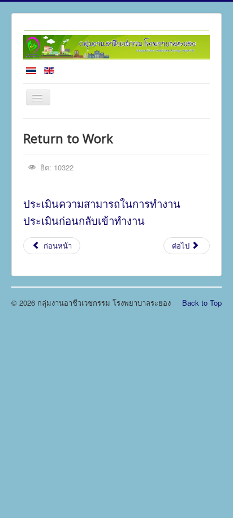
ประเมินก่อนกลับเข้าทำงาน (84, 220)
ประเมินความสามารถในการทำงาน (101, 203)
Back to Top (202, 302)
